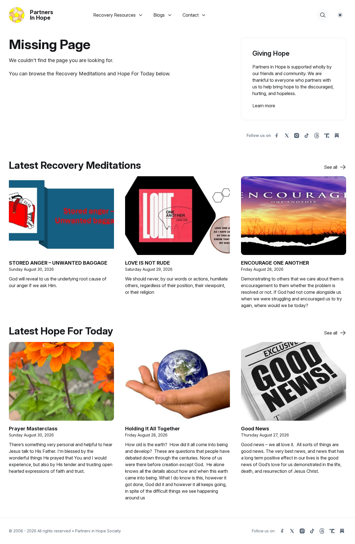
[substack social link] (337, 135)
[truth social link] (327, 135)
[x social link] (287, 135)
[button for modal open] (323, 15)
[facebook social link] (277, 135)
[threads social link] (317, 135)
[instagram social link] (297, 135)
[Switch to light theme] (340, 15)
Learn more (263, 105)
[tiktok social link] (307, 135)
